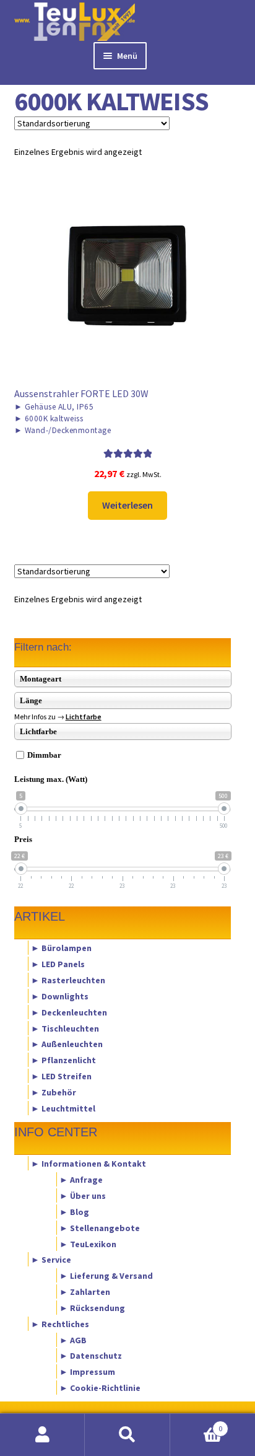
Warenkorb (196, 1424)
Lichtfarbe (84, 716)
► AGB (73, 1339)
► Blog (74, 1211)
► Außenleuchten (67, 1044)
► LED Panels (58, 964)
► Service (51, 1259)
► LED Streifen (61, 1076)
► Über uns (82, 1195)
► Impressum (87, 1371)
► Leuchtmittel (63, 1107)
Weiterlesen (127, 505)
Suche (127, 1435)
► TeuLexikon (87, 1243)
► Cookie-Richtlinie (99, 1387)
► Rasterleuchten (68, 980)
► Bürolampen (61, 948)
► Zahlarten (84, 1291)
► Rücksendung (92, 1307)
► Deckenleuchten (69, 1011)
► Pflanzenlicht (63, 1060)
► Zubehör (53, 1091)
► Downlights (60, 995)
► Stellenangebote (99, 1227)
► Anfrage (81, 1179)
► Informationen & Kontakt (88, 1163)
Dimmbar (44, 755)
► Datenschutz (90, 1355)
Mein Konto (42, 1435)
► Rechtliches (60, 1323)
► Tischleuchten (65, 1027)
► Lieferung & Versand (106, 1275)
